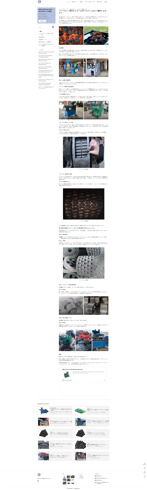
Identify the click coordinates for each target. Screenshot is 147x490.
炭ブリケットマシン (63, 356)
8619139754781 (99, 476)
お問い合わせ (99, 1)
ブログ (86, 1)
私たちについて (92, 1)
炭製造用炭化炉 (41, 37)
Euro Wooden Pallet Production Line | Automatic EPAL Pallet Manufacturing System (46, 76)
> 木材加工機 (81, 477)
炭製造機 (54, 408)
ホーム (68, 1)
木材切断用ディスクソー (43, 39)
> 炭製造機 (81, 476)
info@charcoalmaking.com (101, 478)
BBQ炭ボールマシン (66, 225)
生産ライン (74, 1)
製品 (81, 1)
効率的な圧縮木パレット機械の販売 (45, 42)
